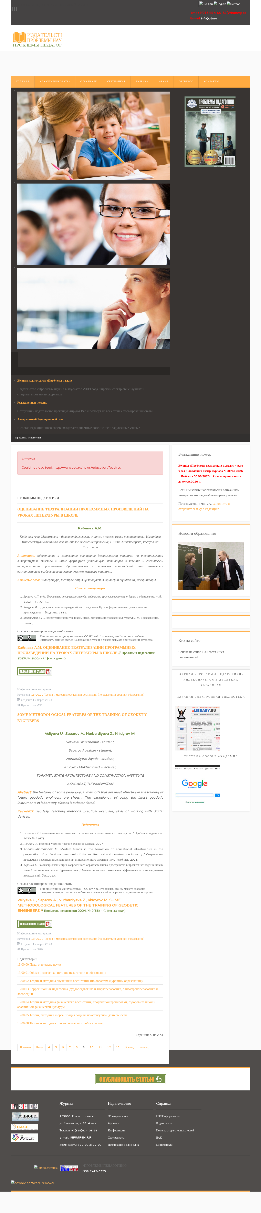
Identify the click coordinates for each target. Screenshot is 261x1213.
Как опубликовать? (55, 81)
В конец (143, 1047)
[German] (233, 4)
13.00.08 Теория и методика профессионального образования (60, 1023)
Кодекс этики (164, 1123)
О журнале (88, 81)
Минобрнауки (164, 1145)
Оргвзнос (186, 81)
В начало (25, 1047)
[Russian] (206, 4)
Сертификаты (116, 1137)
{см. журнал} (56, 658)
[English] (220, 4)
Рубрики (142, 81)
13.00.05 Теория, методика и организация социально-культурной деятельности (72, 1015)
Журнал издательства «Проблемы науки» (44, 380)
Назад (39, 1047)
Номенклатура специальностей (175, 1130)
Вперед (129, 1047)
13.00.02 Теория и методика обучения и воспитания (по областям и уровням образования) (87, 694)
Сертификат (116, 81)
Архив (163, 81)
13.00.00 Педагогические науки (39, 964)
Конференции (116, 1130)
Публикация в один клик (123, 1145)
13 (118, 1047)
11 (100, 1047)
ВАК (159, 1137)
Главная (22, 81)
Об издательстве (118, 1116)
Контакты (211, 81)
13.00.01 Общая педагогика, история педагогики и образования (61, 972)
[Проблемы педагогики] (210, 131)
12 (109, 1047)
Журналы (113, 1123)
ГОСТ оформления (167, 1116)
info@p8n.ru (209, 18)
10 (91, 1047)
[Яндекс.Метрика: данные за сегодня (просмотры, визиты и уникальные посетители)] (46, 1168)
